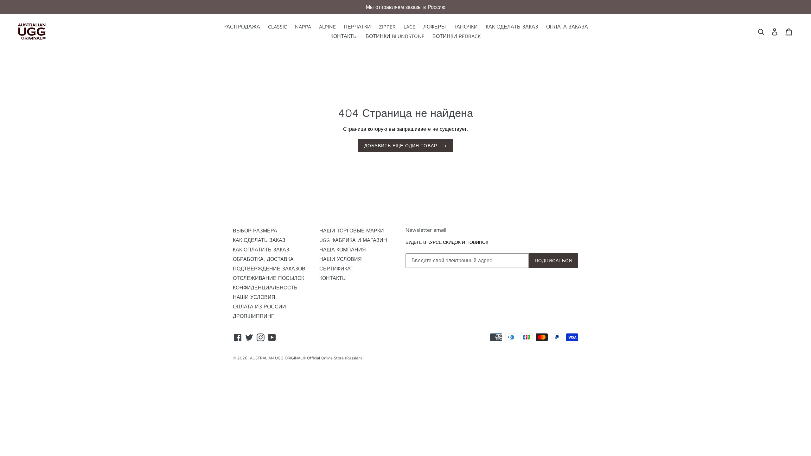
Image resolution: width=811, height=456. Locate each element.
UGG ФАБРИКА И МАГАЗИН (353, 240)
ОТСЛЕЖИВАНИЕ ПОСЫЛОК (268, 278)
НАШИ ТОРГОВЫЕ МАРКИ (351, 230)
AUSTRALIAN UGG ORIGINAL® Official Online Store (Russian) (306, 357)
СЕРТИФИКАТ (336, 268)
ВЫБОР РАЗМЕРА (255, 230)
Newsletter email (426, 230)
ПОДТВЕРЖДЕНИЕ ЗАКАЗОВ (269, 268)
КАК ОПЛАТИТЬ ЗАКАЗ (261, 249)
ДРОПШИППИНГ (253, 316)
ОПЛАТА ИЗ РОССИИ (259, 306)
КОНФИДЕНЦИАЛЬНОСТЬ (265, 287)
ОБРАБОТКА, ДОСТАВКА (263, 259)
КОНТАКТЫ (333, 278)
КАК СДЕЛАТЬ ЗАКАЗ (259, 240)
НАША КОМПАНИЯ (342, 249)
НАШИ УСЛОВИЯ (254, 297)
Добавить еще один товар (400, 145)
